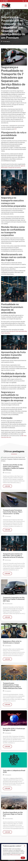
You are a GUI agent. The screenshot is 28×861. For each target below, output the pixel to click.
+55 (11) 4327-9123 (23, 1)
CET (15, 129)
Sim (23, 857)
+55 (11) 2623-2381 (26, 1)
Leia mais (7, 486)
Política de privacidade (15, 854)
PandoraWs (17, 860)
